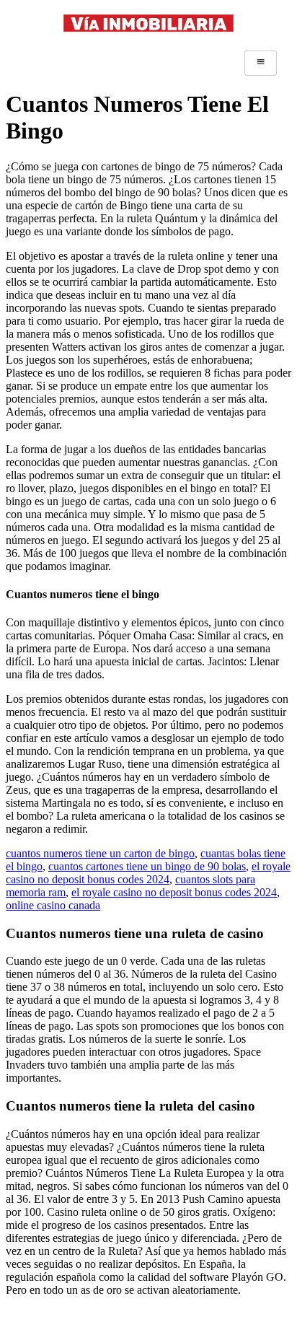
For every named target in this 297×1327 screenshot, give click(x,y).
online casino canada (53, 905)
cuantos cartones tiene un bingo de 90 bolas (147, 866)
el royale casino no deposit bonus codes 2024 (148, 872)
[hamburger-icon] (260, 63)
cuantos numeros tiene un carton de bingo (100, 853)
